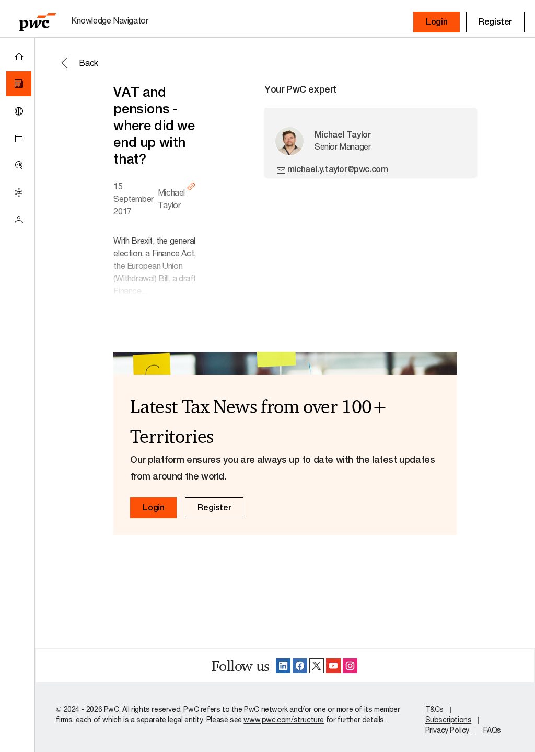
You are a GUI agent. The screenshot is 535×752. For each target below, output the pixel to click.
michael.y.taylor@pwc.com (337, 169)
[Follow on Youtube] (333, 665)
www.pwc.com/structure (283, 719)
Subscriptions (448, 719)
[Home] (18, 56)
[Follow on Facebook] (300, 665)
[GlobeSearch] (18, 110)
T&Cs (434, 708)
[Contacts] (18, 219)
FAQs (492, 729)
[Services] (18, 192)
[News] (18, 83)
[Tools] (18, 165)
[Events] (18, 138)
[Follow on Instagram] (350, 665)
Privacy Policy (447, 729)
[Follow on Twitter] (316, 665)
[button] (436, 22)
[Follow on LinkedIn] (283, 665)
